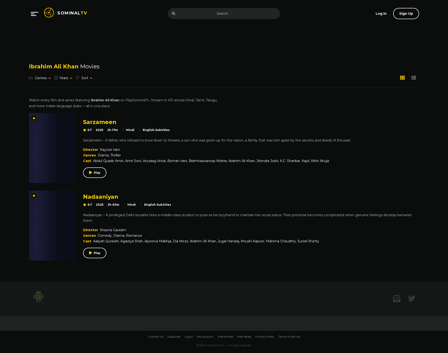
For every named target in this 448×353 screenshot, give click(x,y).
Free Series (244, 336)
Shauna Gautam (113, 230)
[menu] (34, 13)
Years (64, 78)
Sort (84, 78)
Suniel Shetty (308, 241)
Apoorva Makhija (157, 241)
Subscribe (173, 336)
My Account (205, 336)
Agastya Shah (131, 241)
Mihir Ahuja (320, 161)
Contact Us (155, 336)
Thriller (115, 155)
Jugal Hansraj (228, 241)
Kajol (305, 161)
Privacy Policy (264, 336)
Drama (103, 155)
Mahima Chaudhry (281, 241)
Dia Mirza (180, 241)
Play (97, 172)
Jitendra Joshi (267, 161)
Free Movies (225, 336)
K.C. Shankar (290, 161)
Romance (134, 235)
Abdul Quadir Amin (108, 161)
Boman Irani (177, 161)
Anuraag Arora (154, 161)
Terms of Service (289, 336)
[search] (173, 13)
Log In (189, 336)
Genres (41, 78)
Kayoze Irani (110, 150)
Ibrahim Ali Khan (241, 161)
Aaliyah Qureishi (106, 241)
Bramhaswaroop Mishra (208, 161)
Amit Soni (133, 161)
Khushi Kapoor (252, 241)
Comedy (105, 235)
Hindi (130, 130)
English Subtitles (156, 130)
